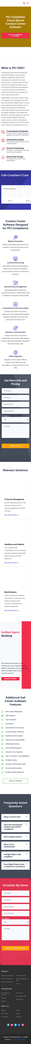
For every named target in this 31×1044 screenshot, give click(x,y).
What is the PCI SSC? (12, 817)
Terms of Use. (14, 1039)
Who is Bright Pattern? (13, 837)
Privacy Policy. (22, 1039)
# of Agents (5, 416)
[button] (24, 3)
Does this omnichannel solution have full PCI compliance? (13, 827)
